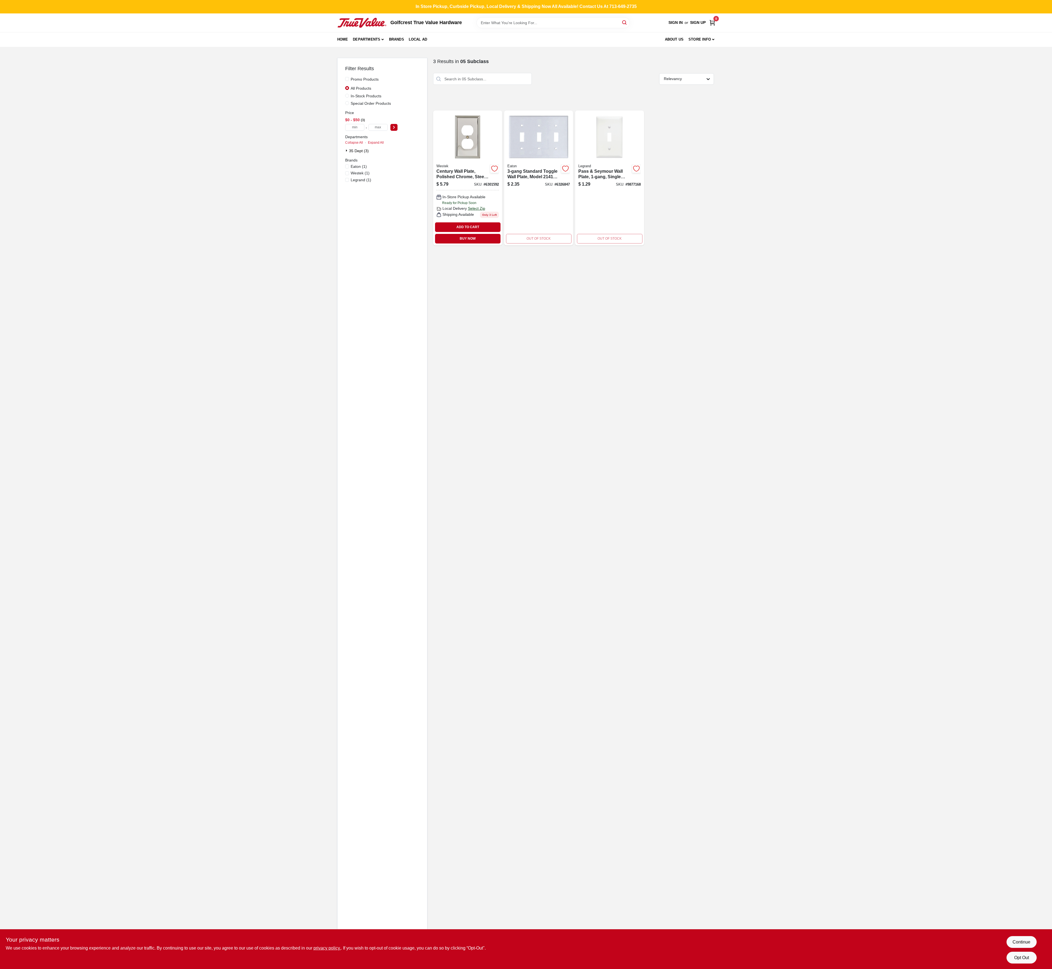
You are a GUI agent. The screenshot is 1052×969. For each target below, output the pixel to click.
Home (342, 39)
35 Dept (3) (359, 151)
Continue (1021, 942)
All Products (361, 88)
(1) (359, 166)
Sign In (675, 22)
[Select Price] (394, 127)
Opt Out (1021, 957)
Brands (396, 39)
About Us (674, 39)
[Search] (625, 22)
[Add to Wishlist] (494, 168)
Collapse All (354, 142)
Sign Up (698, 22)
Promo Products (365, 79)
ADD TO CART (467, 227)
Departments (366, 39)
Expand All (376, 142)
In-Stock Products (366, 96)
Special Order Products (371, 103)
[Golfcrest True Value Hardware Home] (362, 23)
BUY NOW (468, 238)
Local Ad (418, 39)
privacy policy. (327, 948)
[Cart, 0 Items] (712, 22)
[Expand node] (347, 150)
